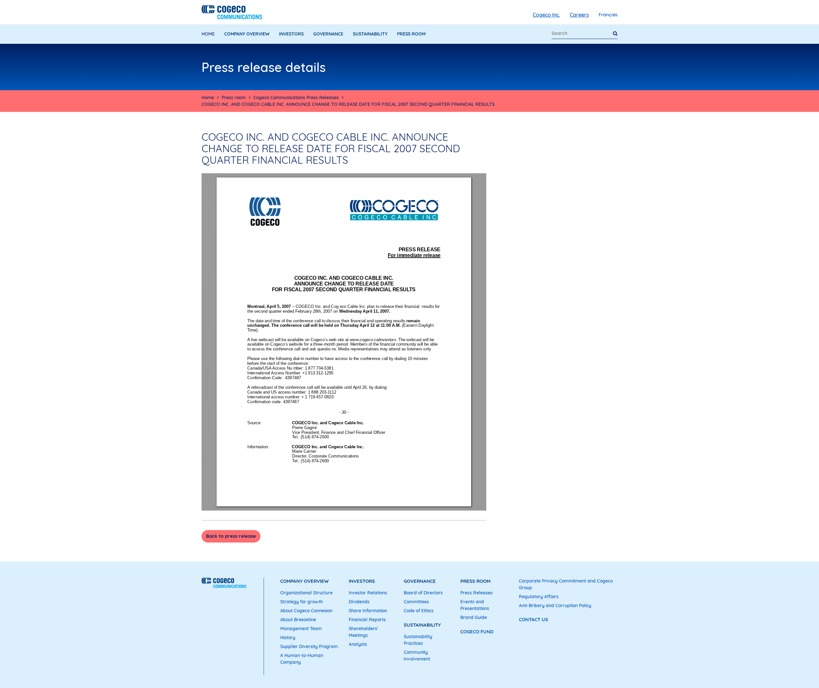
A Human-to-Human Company (301, 659)
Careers (579, 15)
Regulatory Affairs (539, 596)
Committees (416, 602)
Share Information (368, 611)
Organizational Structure (306, 593)
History (287, 637)
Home (208, 34)
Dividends (359, 602)
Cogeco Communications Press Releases (296, 97)
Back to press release (231, 536)
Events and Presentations (474, 605)
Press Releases (476, 593)
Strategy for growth (301, 602)
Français (608, 15)
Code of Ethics (418, 611)
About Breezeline (298, 619)
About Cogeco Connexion (306, 611)
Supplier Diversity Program (309, 646)
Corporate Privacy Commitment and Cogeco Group (566, 584)
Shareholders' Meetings (363, 632)
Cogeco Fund (477, 632)
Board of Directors (423, 593)
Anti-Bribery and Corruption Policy (555, 605)
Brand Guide (473, 617)
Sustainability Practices (418, 640)
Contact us (533, 619)
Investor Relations (368, 593)
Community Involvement (417, 655)
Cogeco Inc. (546, 15)
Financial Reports (367, 619)
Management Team (301, 628)
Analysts (358, 644)
